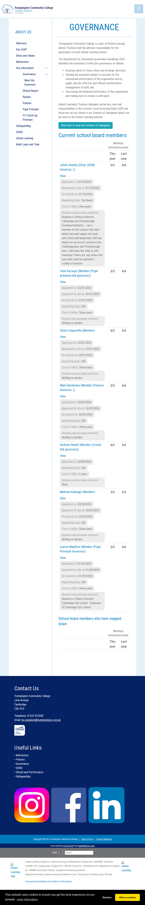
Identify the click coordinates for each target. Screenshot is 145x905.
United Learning (24, 138)
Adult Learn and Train (27, 144)
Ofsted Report (30, 90)
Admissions (22, 62)
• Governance (21, 763)
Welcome (21, 43)
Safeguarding (23, 126)
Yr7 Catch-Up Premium (30, 117)
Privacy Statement (104, 839)
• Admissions (21, 755)
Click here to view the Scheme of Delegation (85, 125)
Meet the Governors (30, 82)
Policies (27, 103)
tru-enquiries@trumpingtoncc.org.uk (41, 720)
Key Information (25, 68)
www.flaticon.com (87, 845)
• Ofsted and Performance (28, 772)
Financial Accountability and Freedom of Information (48, 881)
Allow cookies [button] (127, 897)
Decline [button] (107, 897)
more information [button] (27, 899)
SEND (19, 132)
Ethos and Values (25, 55)
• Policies (19, 759)
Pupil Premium (31, 109)
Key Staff (21, 49)
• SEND (18, 768)
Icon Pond (68, 845)
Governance (29, 74)
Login (54, 852)
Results (27, 97)
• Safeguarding (22, 776)
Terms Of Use (87, 839)
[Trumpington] (28, 8)
